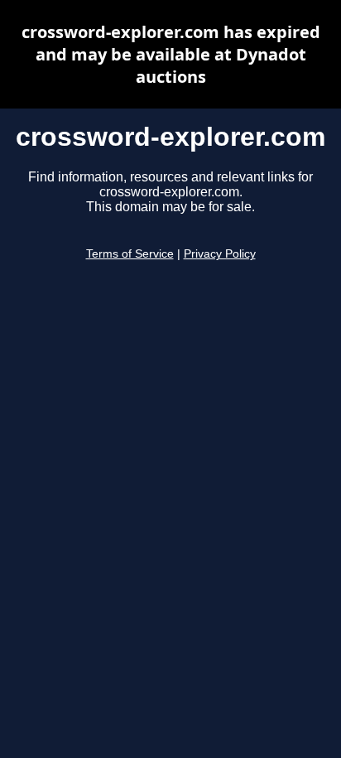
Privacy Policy (220, 254)
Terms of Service (130, 254)
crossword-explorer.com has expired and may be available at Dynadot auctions (171, 54)
